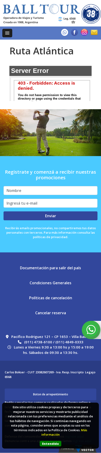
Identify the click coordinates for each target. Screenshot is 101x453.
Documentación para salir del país (50, 267)
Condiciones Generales (50, 282)
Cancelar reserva (50, 312)
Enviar (50, 215)
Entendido (50, 444)
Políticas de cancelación (50, 297)
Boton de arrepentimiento (50, 394)
